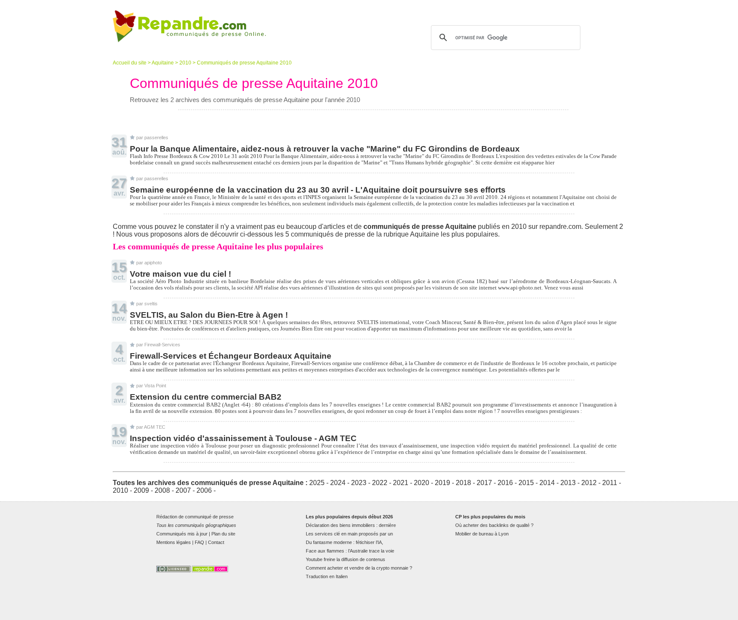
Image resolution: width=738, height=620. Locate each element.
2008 (162, 490)
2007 (183, 490)
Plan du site (223, 533)
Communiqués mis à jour (182, 533)
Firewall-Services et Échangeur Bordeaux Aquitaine (230, 355)
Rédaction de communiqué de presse (195, 516)
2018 (463, 482)
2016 (505, 482)
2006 (204, 490)
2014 (547, 482)
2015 (526, 482)
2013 (568, 482)
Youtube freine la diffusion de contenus (345, 559)
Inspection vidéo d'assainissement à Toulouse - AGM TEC (243, 438)
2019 (442, 482)
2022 (379, 482)
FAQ (199, 542)
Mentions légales (173, 542)
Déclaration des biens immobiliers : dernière (351, 525)
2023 (358, 482)
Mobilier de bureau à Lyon (482, 533)
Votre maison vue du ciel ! (180, 273)
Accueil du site (129, 63)
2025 (317, 482)
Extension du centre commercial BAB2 (205, 396)
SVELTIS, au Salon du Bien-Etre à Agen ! (209, 314)
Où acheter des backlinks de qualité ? (494, 525)
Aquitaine (163, 63)
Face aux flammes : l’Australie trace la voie (350, 550)
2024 (338, 482)
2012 (589, 482)
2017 (484, 482)
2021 (400, 482)
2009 (141, 490)
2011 (609, 482)
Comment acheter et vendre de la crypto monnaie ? (359, 567)
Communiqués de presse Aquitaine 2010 (244, 63)
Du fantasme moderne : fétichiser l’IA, (344, 542)
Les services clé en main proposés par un (349, 533)
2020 (421, 482)
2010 (185, 63)
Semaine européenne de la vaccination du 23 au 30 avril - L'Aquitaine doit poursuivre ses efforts (318, 189)
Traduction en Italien (327, 576)
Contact (216, 542)
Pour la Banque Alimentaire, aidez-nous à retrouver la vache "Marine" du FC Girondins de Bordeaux (325, 148)
